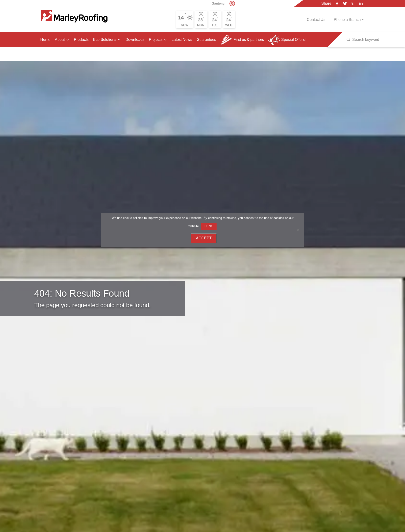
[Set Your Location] (232, 3)
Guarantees (206, 40)
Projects (155, 40)
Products (81, 40)
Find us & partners (248, 40)
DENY (208, 226)
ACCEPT (204, 238)
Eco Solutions (104, 40)
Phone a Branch (347, 20)
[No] (298, 229)
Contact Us (316, 20)
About (60, 40)
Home (45, 40)
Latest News (182, 40)
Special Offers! (293, 40)
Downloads (134, 40)
